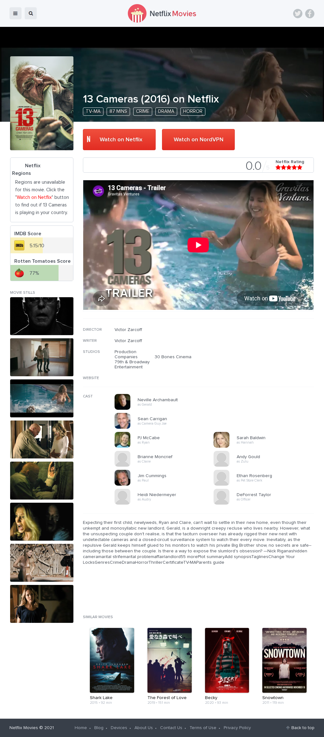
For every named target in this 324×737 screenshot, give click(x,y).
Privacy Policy (237, 728)
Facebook (310, 13)
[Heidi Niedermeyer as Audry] (166, 503)
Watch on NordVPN (198, 140)
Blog (98, 728)
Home (81, 728)
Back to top (303, 728)
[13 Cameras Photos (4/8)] (41, 439)
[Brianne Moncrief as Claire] (166, 466)
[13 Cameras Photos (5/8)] (41, 481)
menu (15, 13)
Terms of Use (203, 728)
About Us (143, 728)
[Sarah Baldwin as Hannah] (265, 447)
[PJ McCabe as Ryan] (166, 447)
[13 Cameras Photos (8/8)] (41, 604)
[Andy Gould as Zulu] (265, 466)
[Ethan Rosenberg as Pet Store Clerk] (265, 484)
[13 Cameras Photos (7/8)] (41, 563)
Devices (119, 728)
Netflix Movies (23, 728)
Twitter (297, 13)
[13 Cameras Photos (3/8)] (41, 398)
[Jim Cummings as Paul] (166, 484)
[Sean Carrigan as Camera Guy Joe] (166, 428)
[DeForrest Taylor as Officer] (265, 503)
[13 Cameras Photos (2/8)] (41, 357)
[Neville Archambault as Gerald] (166, 409)
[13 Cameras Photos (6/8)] (41, 522)
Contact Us (171, 728)
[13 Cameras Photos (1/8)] (41, 316)
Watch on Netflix (121, 140)
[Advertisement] (266, 367)
